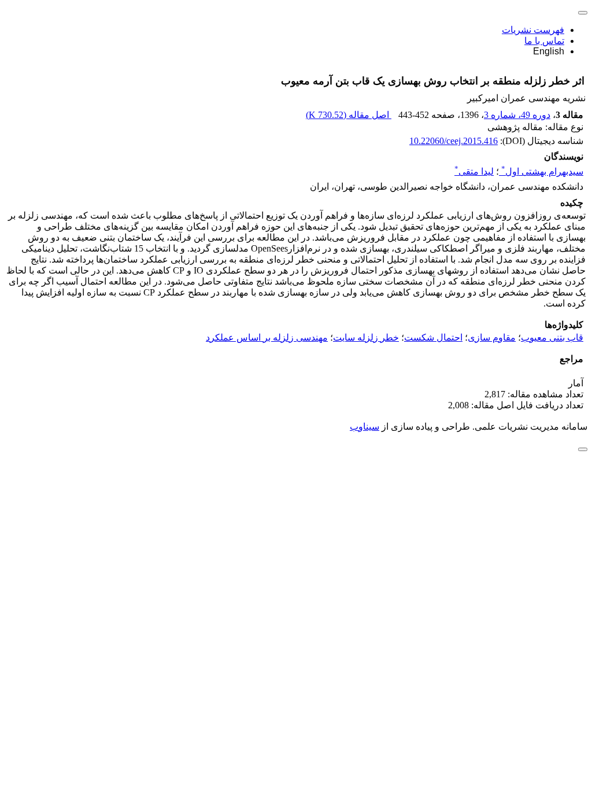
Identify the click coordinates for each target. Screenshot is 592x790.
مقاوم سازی (492, 337)
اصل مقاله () (348, 115)
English (548, 51)
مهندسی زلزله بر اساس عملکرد (267, 337)
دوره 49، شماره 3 (517, 115)
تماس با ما (544, 41)
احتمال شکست (433, 337)
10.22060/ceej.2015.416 (453, 141)
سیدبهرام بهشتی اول (542, 171)
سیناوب (364, 426)
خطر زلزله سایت (366, 337)
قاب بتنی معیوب (552, 337)
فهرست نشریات (533, 30)
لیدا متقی (474, 171)
